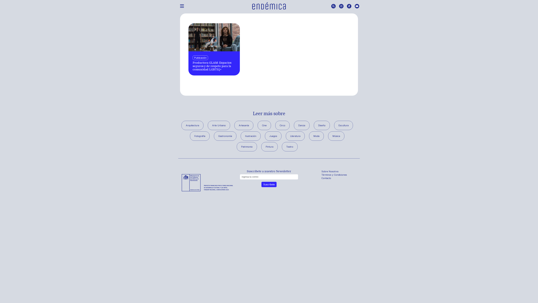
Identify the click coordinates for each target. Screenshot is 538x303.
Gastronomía (225, 136)
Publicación (200, 57)
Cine (264, 125)
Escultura (343, 125)
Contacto (326, 178)
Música (336, 136)
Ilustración (250, 136)
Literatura (295, 136)
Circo (282, 125)
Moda (316, 136)
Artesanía (244, 125)
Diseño (321, 125)
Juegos (273, 136)
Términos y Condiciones (334, 174)
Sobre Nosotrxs (329, 171)
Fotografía (199, 136)
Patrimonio (247, 146)
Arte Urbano (219, 125)
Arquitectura (192, 125)
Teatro (289, 146)
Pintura (269, 146)
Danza (301, 125)
